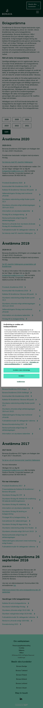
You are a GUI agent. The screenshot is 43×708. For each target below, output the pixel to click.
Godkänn (21, 376)
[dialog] (21, 354)
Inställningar (21, 381)
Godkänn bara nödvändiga (21, 370)
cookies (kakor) (27, 364)
